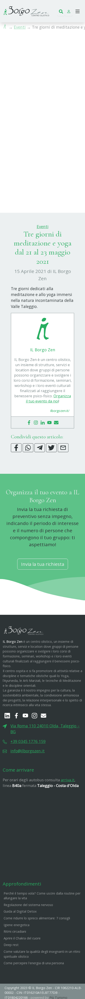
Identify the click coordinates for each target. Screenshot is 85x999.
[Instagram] (36, 422)
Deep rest (11, 945)
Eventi (20, 27)
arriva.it (67, 779)
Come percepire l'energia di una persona (34, 963)
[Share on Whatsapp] (28, 447)
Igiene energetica (16, 925)
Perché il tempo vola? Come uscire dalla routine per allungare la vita (42, 895)
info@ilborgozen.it (27, 751)
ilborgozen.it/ (59, 411)
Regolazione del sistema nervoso (28, 905)
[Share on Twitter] (51, 447)
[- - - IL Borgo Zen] (26, 10)
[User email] (56, 422)
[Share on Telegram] (39, 447)
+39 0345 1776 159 (28, 741)
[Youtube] (49, 422)
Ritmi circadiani (15, 931)
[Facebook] (29, 422)
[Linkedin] (42, 422)
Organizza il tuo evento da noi (48, 398)
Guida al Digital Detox (20, 911)
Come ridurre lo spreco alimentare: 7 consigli (37, 918)
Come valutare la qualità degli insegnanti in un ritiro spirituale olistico (42, 954)
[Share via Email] (63, 447)
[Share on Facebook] (16, 447)
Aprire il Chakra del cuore (22, 938)
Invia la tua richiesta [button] (42, 564)
